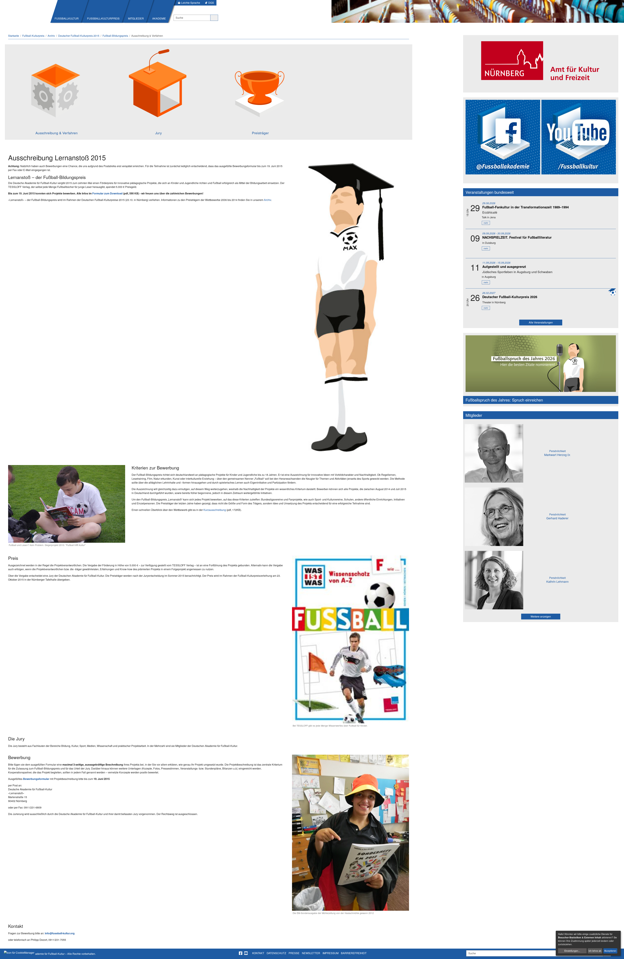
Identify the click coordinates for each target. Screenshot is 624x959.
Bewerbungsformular (36, 779)
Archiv (267, 200)
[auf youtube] (246, 953)
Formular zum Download (107, 193)
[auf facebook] (241, 953)
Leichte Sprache (190, 3)
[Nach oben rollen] (618, 953)
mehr (486, 222)
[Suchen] (214, 18)
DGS (211, 3)
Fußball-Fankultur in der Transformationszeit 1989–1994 (525, 207)
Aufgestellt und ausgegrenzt (504, 266)
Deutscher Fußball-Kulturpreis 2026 (509, 296)
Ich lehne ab (595, 950)
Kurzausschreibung (214, 510)
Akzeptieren (610, 950)
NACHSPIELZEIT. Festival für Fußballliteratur (517, 237)
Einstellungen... (572, 950)
